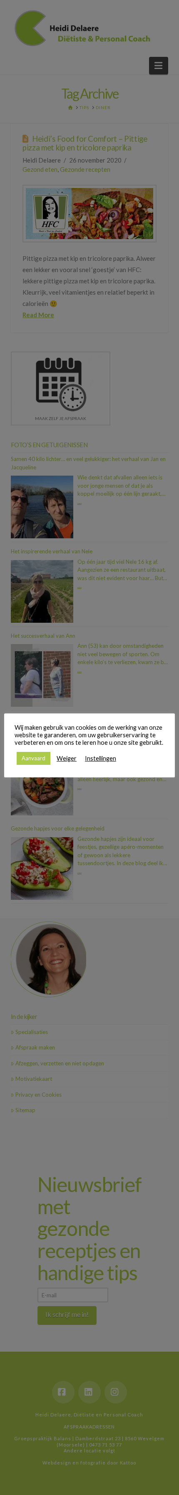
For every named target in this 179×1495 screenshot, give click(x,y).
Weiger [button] (67, 758)
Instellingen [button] (100, 758)
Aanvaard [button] (33, 758)
